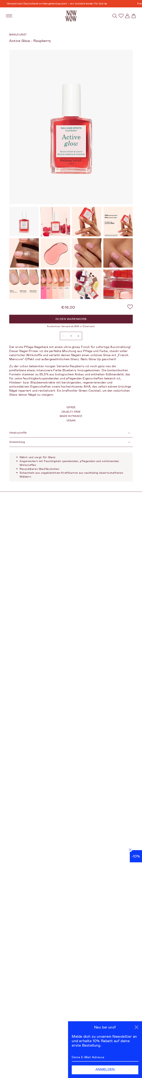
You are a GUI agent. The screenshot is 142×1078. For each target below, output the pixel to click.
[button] (115, 16)
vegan (71, 420)
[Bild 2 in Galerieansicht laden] (55, 221)
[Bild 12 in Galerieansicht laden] (118, 284)
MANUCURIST (18, 34)
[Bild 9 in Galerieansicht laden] (24, 284)
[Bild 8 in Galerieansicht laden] (118, 253)
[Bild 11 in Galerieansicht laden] (87, 284)
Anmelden (105, 1069)
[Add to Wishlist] (130, 307)
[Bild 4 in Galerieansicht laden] (118, 221)
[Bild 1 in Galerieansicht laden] (24, 221)
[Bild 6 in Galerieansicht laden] (55, 253)
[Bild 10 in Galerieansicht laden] (55, 284)
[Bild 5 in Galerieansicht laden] (24, 253)
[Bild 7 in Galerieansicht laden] (87, 253)
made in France (71, 416)
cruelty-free (71, 411)
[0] (121, 15)
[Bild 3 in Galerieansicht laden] (87, 221)
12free (71, 407)
